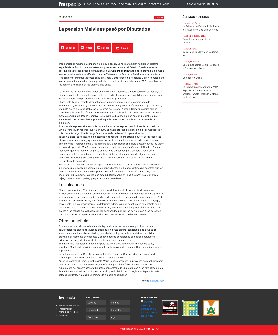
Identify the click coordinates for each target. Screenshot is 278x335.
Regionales (187, 23)
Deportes (155, 4)
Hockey (193, 49)
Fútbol (197, 23)
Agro (166, 4)
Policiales (139, 4)
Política (111, 4)
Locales (98, 4)
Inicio (87, 4)
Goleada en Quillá (192, 77)
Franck (185, 36)
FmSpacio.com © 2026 (132, 328)
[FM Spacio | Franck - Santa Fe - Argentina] (70, 4)
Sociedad (125, 4)
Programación (65, 309)
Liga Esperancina (198, 36)
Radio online (196, 4)
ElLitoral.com (157, 280)
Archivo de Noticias (68, 312)
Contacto (63, 315)
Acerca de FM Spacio (69, 305)
